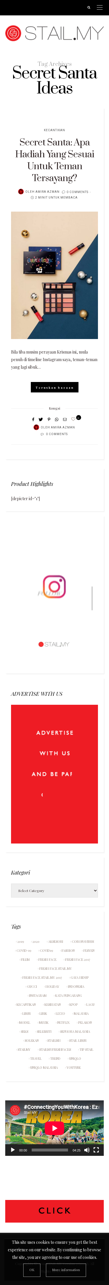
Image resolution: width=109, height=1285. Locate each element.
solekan (32, 1040)
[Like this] (74, 419)
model (24, 1022)
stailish (53, 1040)
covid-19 (24, 950)
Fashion (68, 950)
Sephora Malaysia (75, 1031)
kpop (73, 1004)
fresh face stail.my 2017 (42, 977)
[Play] (13, 1150)
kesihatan (52, 1004)
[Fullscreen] (96, 1150)
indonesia (76, 986)
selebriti (44, 1031)
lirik (43, 1013)
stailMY (24, 1049)
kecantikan (26, 1004)
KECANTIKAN (54, 130)
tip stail (86, 1049)
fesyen (88, 950)
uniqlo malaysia (44, 1067)
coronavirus (83, 941)
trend (55, 1058)
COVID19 (46, 950)
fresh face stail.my (55, 968)
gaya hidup (80, 977)
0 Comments (77, 192)
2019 (20, 941)
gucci (32, 986)
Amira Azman (47, 192)
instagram (38, 995)
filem (25, 959)
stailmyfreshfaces (55, 1049)
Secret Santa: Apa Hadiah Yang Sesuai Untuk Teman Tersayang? (54, 160)
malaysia (81, 1013)
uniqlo (75, 1058)
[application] (54, 1128)
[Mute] (87, 1150)
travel (36, 1058)
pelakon (85, 1022)
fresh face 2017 (77, 959)
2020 (36, 941)
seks (24, 1031)
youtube (74, 1067)
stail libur (78, 1040)
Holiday (52, 986)
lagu (90, 1004)
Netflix (63, 1022)
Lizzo (60, 1013)
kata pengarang (68, 995)
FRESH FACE (47, 959)
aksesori (55, 941)
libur (26, 1013)
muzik (44, 1022)
